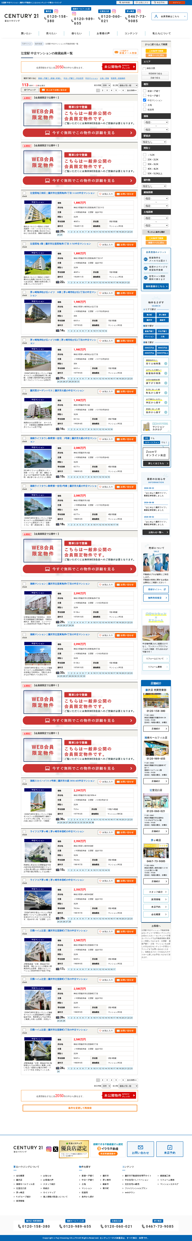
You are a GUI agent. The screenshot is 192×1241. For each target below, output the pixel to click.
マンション (149, 336)
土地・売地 (104, 78)
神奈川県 (151, 68)
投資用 (151, 109)
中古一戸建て (154, 95)
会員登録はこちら (170, 16)
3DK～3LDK (153, 164)
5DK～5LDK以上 (155, 173)
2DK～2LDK (153, 159)
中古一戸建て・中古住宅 (73, 78)
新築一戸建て (154, 91)
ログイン (177, 2)
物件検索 (126, 2)
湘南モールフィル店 (25, 1184)
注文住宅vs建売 (132, 1184)
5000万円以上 (162, 353)
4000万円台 (149, 353)
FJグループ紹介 (23, 1197)
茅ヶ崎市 (162, 315)
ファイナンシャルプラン (136, 1188)
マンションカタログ (169, 1184)
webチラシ (130, 1192)
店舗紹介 (156, 729)
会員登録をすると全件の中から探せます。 (60, 67)
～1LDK (151, 155)
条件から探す (88, 1197)
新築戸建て (149, 331)
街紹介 (46, 1188)
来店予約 (156, 907)
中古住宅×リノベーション (136, 1180)
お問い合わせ (140, 1152)
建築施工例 (165, 1176)
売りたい (51, 33)
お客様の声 (103, 33)
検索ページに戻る (156, 55)
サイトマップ (49, 1192)
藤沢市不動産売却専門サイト (138, 1176)
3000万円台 (162, 348)
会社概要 (156, 914)
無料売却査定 (155, 598)
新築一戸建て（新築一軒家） (50, 78)
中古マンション (91, 78)
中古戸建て (162, 331)
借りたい (77, 33)
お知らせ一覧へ (156, 532)
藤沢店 (19, 1180)
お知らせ (47, 1176)
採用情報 (156, 899)
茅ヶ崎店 (20, 1192)
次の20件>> (132, 90)
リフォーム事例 (155, 667)
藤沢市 (149, 320)
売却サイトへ (155, 589)
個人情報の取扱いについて (55, 1197)
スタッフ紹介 (156, 892)
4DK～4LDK (153, 169)
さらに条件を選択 (157, 232)
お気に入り (143, 2)
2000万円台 (149, 348)
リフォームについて (155, 658)
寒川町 (149, 315)
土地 (150, 105)
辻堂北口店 (21, 1188)
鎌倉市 (162, 320)
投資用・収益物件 (118, 78)
